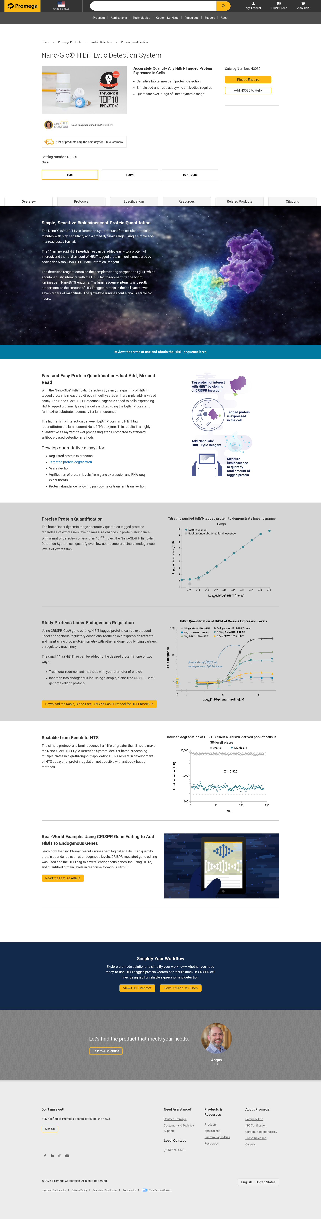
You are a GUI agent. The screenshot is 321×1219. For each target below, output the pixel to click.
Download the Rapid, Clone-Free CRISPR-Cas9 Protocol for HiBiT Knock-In (99, 704)
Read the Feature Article (62, 878)
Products (99, 17)
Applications (119, 17)
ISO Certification (255, 1125)
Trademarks (129, 1190)
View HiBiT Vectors (137, 988)
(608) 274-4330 (174, 1150)
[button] (223, 6)
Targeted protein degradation (70, 462)
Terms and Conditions (105, 1190)
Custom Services (167, 17)
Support (210, 17)
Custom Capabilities (217, 1137)
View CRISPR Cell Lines (180, 988)
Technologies (141, 17)
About (224, 17)
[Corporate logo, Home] (22, 6)
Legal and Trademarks (54, 1190)
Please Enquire (248, 80)
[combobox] (153, 6)
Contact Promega (175, 1119)
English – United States (258, 1182)
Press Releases (256, 1138)
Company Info (254, 1119)
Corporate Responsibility (261, 1132)
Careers (250, 1144)
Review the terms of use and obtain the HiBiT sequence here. (160, 352)
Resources (191, 17)
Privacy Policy (79, 1190)
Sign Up (50, 1129)
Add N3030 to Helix (248, 90)
